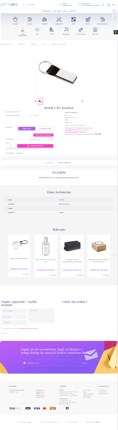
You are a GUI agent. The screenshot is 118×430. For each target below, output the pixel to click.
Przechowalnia (103, 393)
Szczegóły (50, 163)
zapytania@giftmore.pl (91, 5)
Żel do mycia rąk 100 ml (46, 261)
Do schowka (10, 153)
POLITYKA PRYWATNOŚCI (49, 422)
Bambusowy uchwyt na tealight (99, 261)
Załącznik (9, 127)
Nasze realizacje (88, 394)
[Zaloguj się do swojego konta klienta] (103, 5)
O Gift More (87, 390)
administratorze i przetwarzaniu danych (28, 328)
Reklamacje (87, 395)
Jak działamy (87, 397)
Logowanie (102, 390)
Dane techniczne (64, 163)
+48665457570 (66, 5)
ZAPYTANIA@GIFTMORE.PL (76, 132)
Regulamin (72, 422)
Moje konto (102, 392)
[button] (35, 101)
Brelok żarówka (19, 259)
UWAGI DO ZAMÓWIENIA (13, 115)
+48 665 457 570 (71, 130)
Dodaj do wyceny (37, 146)
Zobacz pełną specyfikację (75, 125)
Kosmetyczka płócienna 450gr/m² (72, 261)
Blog (84, 392)
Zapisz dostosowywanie (43, 135)
